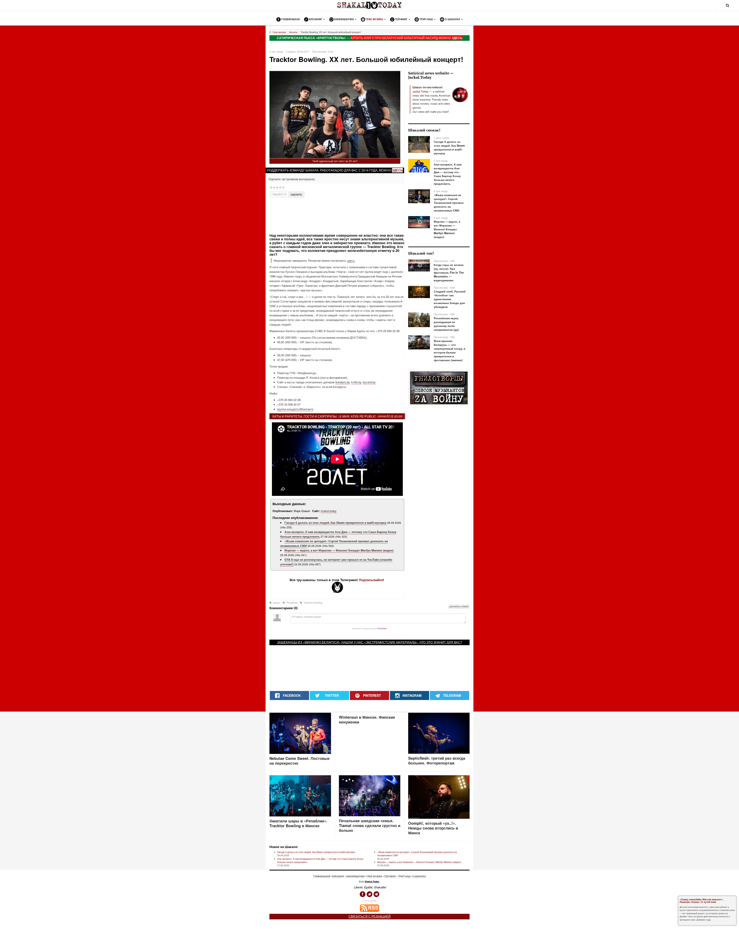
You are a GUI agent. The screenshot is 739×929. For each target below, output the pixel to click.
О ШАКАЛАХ (419, 876)
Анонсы (293, 32)
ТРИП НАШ (404, 876)
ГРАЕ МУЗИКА (374, 876)
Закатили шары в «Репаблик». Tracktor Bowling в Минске (298, 823)
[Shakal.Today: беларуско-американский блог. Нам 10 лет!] (369, 5)
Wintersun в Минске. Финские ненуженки (367, 719)
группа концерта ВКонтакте (295, 409)
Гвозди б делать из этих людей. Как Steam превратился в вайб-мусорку (335, 522)
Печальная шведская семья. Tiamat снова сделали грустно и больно (369, 825)
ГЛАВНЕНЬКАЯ (321, 876)
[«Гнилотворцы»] (439, 387)
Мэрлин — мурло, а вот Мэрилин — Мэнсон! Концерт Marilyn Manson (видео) (339, 550)
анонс (277, 602)
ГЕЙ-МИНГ (390, 876)
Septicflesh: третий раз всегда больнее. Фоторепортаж (436, 760)
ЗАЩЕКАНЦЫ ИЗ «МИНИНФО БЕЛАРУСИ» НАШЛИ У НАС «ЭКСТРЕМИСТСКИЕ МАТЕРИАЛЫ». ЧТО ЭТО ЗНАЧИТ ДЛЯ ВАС (368, 642)
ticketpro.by (342, 382)
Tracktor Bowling (312, 602)
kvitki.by (356, 382)
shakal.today (329, 511)
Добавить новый (459, 606)
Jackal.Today (420, 91)
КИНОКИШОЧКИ (355, 876)
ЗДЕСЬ (457, 38)
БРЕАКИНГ (338, 876)
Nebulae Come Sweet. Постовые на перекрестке (299, 760)
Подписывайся (371, 579)
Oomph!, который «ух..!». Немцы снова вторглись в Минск (433, 827)
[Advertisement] (337, 215)
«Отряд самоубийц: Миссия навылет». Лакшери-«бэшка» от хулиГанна (702, 901)
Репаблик (292, 602)
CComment (382, 628)
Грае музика (279, 32)
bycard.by (369, 382)
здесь (397, 170)
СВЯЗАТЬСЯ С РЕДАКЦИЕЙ (370, 916)
